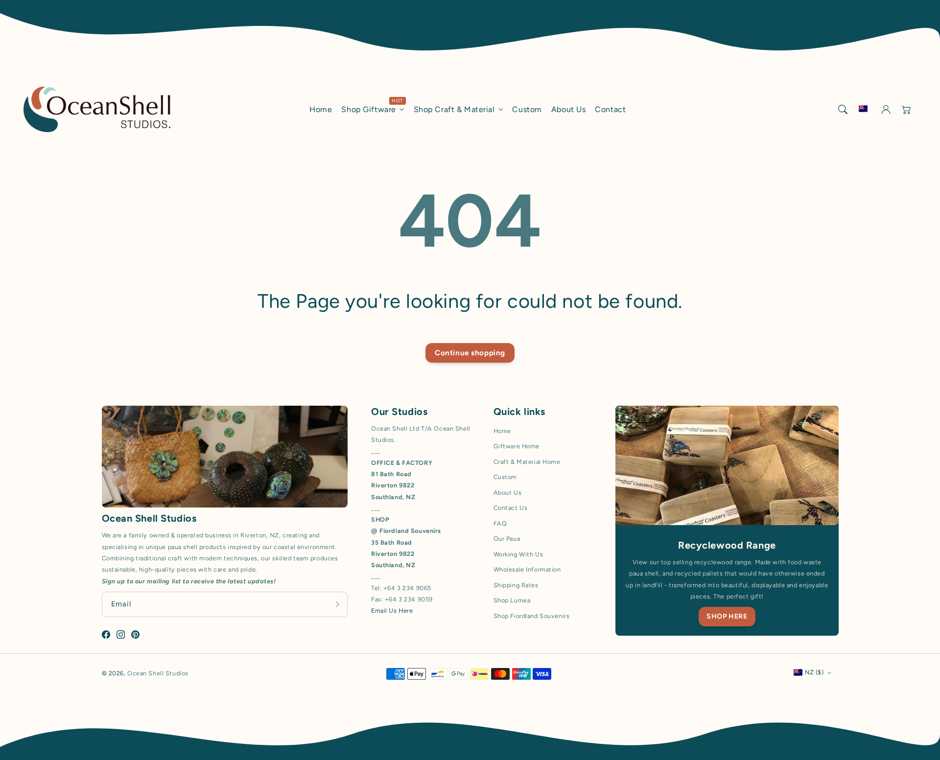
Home (502, 431)
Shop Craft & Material (454, 109)
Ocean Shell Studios (157, 673)
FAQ (500, 523)
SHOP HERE (726, 616)
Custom (505, 477)
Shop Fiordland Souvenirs (532, 616)
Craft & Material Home (527, 461)
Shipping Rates (516, 585)
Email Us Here (392, 610)
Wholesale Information (527, 569)
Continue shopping (470, 352)
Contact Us (511, 507)
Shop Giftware (368, 109)
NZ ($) (814, 672)
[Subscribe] (337, 604)
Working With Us (518, 554)
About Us (508, 492)
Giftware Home (517, 446)
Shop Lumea (512, 600)
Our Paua (507, 538)
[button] (842, 109)
